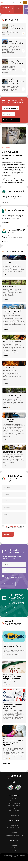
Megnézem (7, 612)
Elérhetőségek (7, 114)
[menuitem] (13, 796)
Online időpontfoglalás (9, 108)
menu (25, 2)
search (21, 2)
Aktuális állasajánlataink (9, 120)
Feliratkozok (7, 584)
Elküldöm (6, 534)
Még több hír (6, 763)
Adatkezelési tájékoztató (13, 526)
